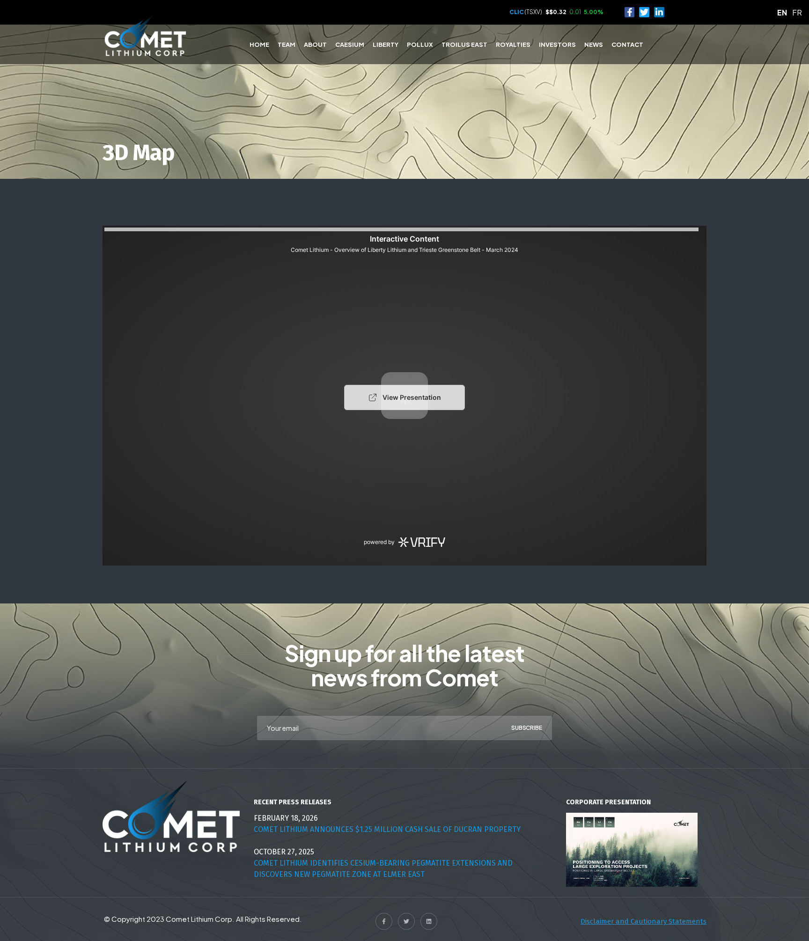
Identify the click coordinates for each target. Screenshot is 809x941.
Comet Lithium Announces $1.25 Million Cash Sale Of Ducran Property (387, 829)
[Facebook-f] (630, 12)
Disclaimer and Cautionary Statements (643, 921)
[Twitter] (644, 12)
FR (797, 12)
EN (782, 12)
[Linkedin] (428, 921)
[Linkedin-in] (659, 12)
